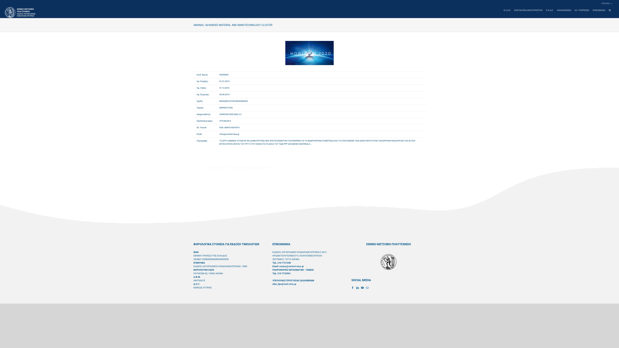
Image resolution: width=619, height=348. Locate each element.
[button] (610, 10)
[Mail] (367, 287)
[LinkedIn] (357, 287)
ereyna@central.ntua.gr (291, 266)
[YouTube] (362, 287)
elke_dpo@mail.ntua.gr (284, 284)
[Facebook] (352, 287)
